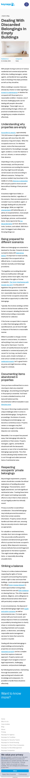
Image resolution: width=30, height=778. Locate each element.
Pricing (3, 732)
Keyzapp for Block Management (11, 748)
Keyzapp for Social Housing (10, 742)
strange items (6, 210)
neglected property (7, 361)
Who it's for (5, 721)
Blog (2, 727)
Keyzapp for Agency (7, 734)
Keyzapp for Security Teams (10, 740)
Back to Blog (5, 16)
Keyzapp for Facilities (8, 737)
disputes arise (6, 404)
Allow (15, 771)
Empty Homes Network (16, 585)
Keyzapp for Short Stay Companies (12, 745)
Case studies (5, 724)
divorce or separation (20, 181)
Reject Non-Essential (9, 774)
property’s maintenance (9, 92)
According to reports (8, 132)
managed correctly (7, 651)
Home (3, 719)
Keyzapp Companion (8, 750)
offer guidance (24, 590)
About (3, 729)
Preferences (23, 774)
